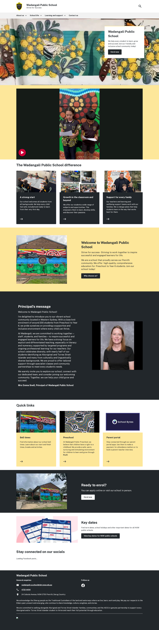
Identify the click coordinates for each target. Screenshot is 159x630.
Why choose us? (90, 276)
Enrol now (115, 52)
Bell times (25, 437)
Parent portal (113, 437)
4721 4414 (26, 590)
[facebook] (83, 587)
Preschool (68, 437)
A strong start (27, 197)
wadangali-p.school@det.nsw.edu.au (37, 585)
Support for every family (119, 197)
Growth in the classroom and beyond (78, 199)
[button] (21, 16)
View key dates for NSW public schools (100, 536)
